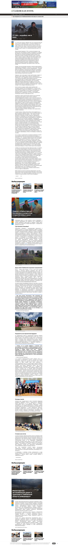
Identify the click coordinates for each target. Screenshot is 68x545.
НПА (24, 14)
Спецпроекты (21, 14)
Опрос (26, 243)
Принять (54, 543)
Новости (16, 14)
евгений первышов (18, 457)
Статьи (13, 478)
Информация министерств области (22, 527)
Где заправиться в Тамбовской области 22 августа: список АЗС (28, 16)
